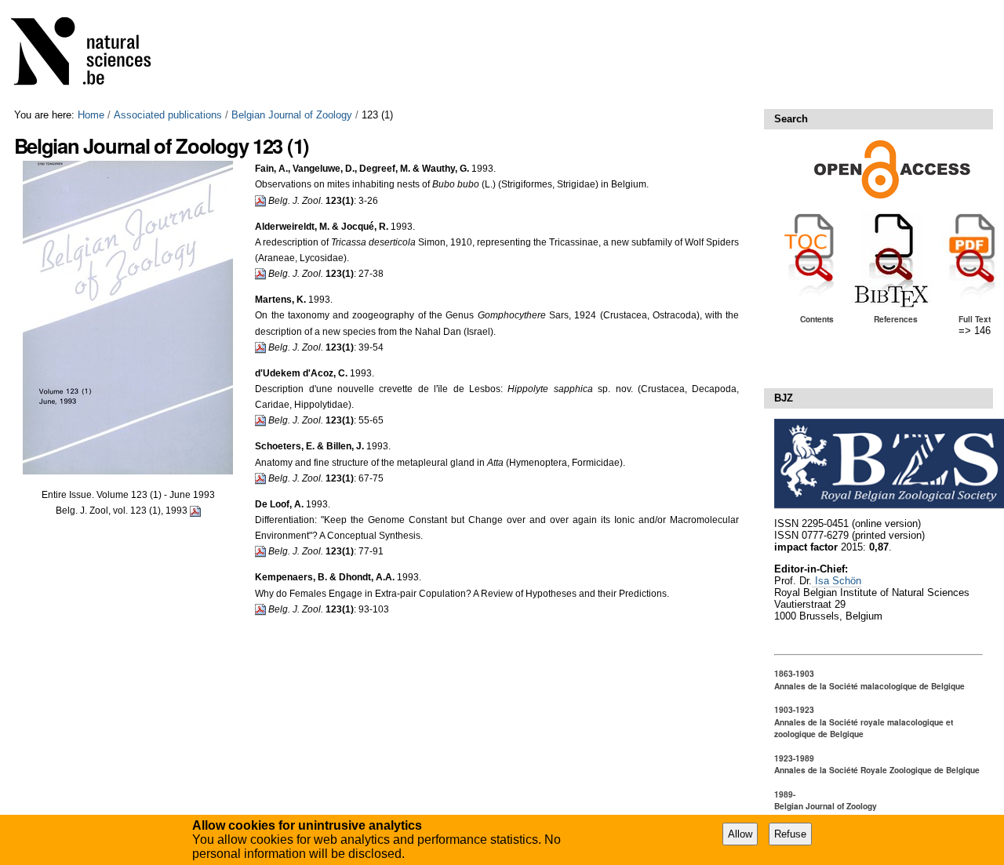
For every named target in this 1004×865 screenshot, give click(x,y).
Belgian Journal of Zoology (291, 115)
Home (91, 115)
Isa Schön (836, 581)
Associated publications (168, 115)
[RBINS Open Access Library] (91, 54)
